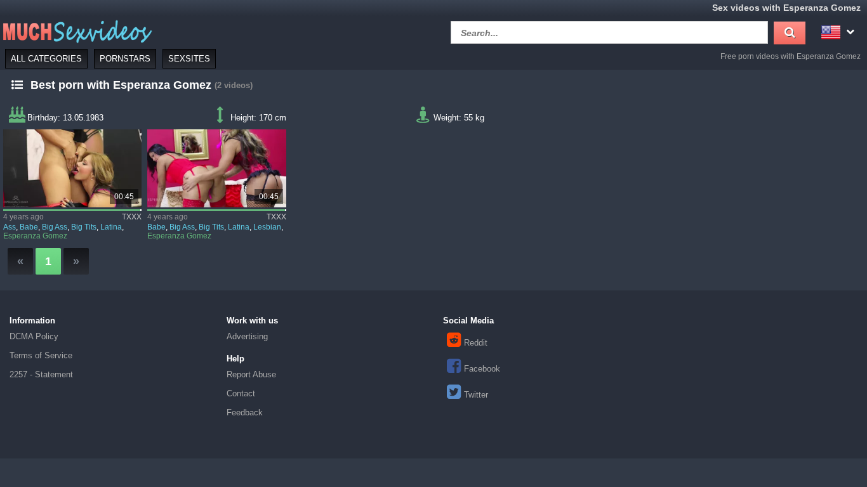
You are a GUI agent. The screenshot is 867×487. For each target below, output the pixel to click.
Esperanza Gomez (35, 235)
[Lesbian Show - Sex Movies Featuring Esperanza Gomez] (216, 168)
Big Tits (83, 227)
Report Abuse (251, 374)
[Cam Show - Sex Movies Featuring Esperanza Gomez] (72, 168)
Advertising (247, 336)
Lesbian (267, 227)
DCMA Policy (34, 336)
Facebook (482, 368)
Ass (9, 227)
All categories (46, 58)
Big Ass (54, 227)
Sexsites (189, 58)
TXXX (132, 216)
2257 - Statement (41, 374)
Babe (29, 227)
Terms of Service (41, 355)
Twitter (476, 394)
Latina (111, 227)
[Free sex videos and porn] (76, 31)
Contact (241, 393)
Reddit (475, 342)
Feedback (245, 412)
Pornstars (125, 58)
